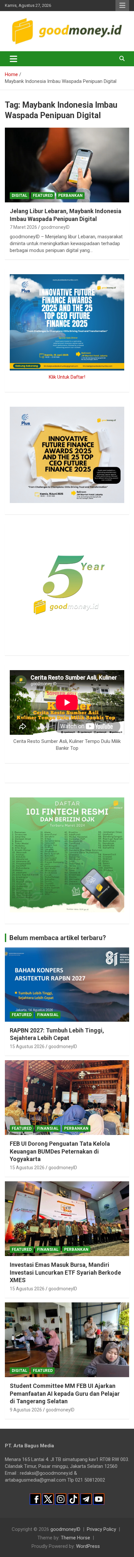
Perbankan (70, 195)
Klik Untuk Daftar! (67, 377)
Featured (43, 195)
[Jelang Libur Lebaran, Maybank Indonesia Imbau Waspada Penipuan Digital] (67, 165)
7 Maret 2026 (23, 227)
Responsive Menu (122, 5)
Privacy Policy (101, 1529)
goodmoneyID (55, 227)
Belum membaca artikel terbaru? (57, 938)
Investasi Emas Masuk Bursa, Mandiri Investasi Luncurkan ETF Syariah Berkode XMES (65, 1272)
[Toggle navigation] (13, 58)
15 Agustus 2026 (27, 1046)
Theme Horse (75, 1538)
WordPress (88, 1546)
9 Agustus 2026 (26, 1409)
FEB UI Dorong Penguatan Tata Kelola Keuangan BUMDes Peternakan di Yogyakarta (60, 1151)
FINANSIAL (48, 1015)
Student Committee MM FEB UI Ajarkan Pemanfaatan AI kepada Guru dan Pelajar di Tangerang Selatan (65, 1393)
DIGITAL (19, 195)
